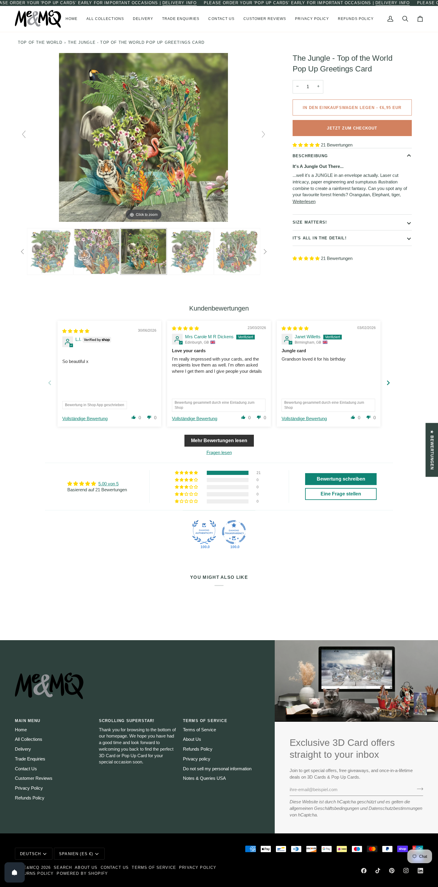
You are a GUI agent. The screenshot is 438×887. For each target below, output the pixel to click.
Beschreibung (310, 156)
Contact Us (26, 768)
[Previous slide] (24, 134)
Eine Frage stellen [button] (341, 493)
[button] (105, 19)
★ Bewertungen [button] (432, 450)
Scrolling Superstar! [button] (126, 720)
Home (21, 729)
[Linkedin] (420, 870)
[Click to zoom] (143, 137)
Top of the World (40, 42)
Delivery (23, 749)
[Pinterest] (391, 870)
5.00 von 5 (108, 483)
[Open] (14, 872)
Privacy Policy (29, 788)
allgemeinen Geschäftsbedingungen (324, 808)
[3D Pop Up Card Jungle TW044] (143, 251)
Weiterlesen (304, 201)
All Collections (28, 739)
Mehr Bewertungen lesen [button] (219, 440)
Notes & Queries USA (204, 778)
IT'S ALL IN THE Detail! (320, 238)
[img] (75, 331)
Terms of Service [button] (205, 720)
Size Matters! (310, 222)
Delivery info (179, 3)
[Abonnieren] (418, 789)
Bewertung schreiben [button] (341, 478)
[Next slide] (263, 134)
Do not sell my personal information (217, 768)
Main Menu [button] (28, 720)
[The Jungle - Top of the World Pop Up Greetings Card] (50, 251)
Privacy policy (196, 759)
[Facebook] (363, 870)
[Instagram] (406, 870)
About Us (192, 739)
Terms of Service (199, 729)
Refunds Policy (29, 798)
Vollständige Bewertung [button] (85, 418)
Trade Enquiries (30, 759)
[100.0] (204, 532)
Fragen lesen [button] (219, 452)
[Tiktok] (377, 870)
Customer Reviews (33, 778)
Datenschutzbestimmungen (395, 808)
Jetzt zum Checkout (352, 128)
